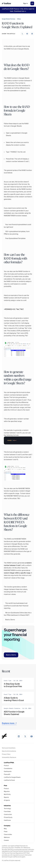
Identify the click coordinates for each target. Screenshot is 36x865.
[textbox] (18, 440)
